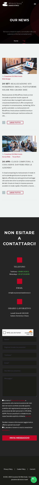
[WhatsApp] (25, 462)
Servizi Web (6, 157)
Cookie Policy (21, 469)
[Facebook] (14, 462)
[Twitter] (19, 462)
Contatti (32, 469)
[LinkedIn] (17, 462)
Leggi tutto (15, 122)
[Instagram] (22, 462)
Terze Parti (16, 157)
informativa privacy (18, 400)
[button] (3, 122)
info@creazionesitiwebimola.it (19, 293)
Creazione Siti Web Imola (13, 76)
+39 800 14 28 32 (23, 271)
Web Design (6, 79)
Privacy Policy (8, 469)
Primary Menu (35, 4)
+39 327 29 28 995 (23, 274)
